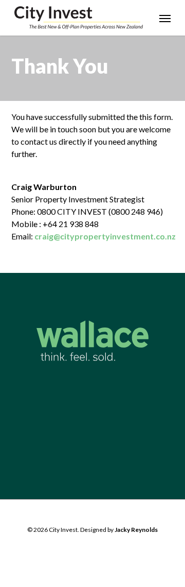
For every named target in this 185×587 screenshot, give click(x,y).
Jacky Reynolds (136, 529)
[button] (165, 18)
